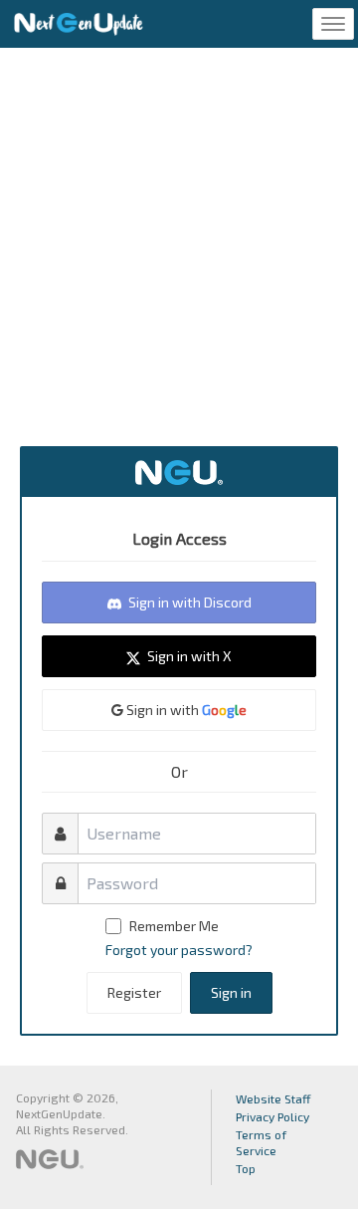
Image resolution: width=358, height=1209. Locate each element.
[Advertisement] (179, 247)
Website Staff (273, 1098)
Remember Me (174, 925)
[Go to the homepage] (78, 24)
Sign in (231, 992)
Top (246, 1168)
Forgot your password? (179, 949)
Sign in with (185, 709)
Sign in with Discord (188, 602)
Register (134, 992)
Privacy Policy (272, 1116)
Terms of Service (261, 1142)
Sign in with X (188, 655)
